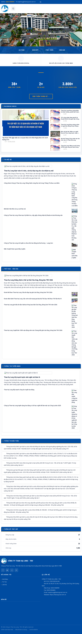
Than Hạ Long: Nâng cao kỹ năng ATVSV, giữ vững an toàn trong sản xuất (70, 146)
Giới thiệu (5, 579)
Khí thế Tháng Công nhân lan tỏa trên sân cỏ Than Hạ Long (70, 139)
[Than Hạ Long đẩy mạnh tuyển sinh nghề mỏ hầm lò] (28, 373)
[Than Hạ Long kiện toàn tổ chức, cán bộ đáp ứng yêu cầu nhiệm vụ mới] (28, 166)
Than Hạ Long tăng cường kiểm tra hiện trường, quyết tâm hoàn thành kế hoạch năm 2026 (70, 111)
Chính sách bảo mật (7, 629)
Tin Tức (4, 582)
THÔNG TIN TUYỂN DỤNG (12, 366)
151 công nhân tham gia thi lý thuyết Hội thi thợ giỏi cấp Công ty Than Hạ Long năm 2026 (70, 118)
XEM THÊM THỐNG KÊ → (41, 96)
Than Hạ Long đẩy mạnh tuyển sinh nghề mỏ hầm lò (22, 377)
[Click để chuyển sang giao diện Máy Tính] (3, 632)
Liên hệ (4, 584)
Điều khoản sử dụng (21, 629)
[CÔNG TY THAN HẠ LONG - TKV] (5, 8)
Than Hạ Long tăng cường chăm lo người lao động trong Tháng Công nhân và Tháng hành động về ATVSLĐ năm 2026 (70, 125)
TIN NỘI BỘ (8, 159)
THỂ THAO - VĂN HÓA (11, 269)
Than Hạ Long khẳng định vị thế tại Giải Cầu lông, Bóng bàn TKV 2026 (28, 280)
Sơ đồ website (33, 629)
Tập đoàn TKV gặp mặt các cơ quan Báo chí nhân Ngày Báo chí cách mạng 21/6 (25, 138)
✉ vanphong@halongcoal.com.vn (26, 2)
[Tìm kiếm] (41, 2)
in (16, 570)
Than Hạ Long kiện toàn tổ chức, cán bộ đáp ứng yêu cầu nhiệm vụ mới (28, 171)
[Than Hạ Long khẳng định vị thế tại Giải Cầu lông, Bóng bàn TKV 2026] (28, 275)
